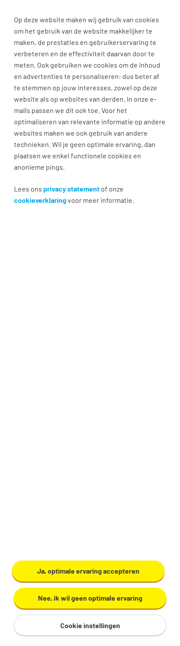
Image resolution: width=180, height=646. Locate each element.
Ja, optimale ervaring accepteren (88, 571)
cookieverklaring (40, 200)
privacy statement (71, 189)
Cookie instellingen (90, 625)
